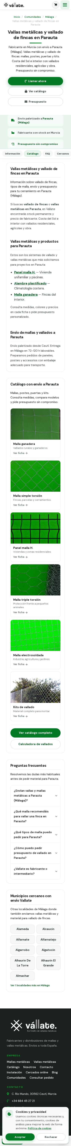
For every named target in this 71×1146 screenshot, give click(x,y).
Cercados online (37, 1072)
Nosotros (29, 1067)
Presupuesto (37, 101)
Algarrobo (23, 950)
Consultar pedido (42, 1078)
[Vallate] (26, 5)
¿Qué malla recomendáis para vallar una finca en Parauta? (31, 816)
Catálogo (32, 153)
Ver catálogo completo (35, 733)
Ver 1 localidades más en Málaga (30, 985)
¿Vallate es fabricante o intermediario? (30, 871)
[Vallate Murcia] (33, 1034)
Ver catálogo (37, 91)
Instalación (14, 1072)
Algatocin (48, 950)
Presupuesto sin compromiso (38, 144)
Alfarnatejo (48, 939)
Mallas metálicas (18, 1062)
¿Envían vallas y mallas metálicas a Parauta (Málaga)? (30, 796)
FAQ (47, 153)
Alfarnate (22, 939)
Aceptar (20, 1137)
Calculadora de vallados (35, 744)
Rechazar (51, 1137)
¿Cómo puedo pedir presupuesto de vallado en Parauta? (32, 853)
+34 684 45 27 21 (23, 1101)
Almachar (22, 976)
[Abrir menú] (64, 4)
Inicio (17, 16)
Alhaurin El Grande (48, 963)
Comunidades (32, 16)
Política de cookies (39, 1128)
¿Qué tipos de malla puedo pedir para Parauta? (33, 834)
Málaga (49, 16)
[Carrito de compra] (55, 4)
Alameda (22, 929)
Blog (55, 1072)
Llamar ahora (37, 81)
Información (12, 153)
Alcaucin (48, 929)
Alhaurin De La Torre (22, 963)
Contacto (46, 1067)
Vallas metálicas (45, 1062)
